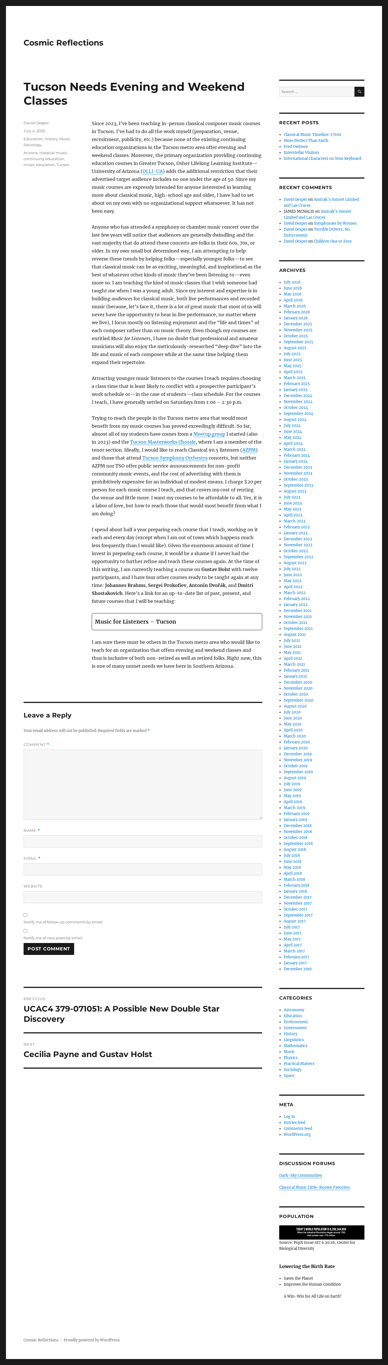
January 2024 (296, 461)
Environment (296, 1021)
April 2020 (293, 730)
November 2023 (298, 473)
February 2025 (297, 383)
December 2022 (298, 539)
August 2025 (295, 348)
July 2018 (292, 855)
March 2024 (295, 449)
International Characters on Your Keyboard (322, 158)
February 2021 (296, 670)
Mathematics (296, 1045)
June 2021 (292, 646)
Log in (289, 1116)
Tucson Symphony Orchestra (175, 458)
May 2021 (292, 652)
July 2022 (292, 568)
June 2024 (293, 431)
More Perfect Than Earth (306, 140)
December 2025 (298, 324)
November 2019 (298, 760)
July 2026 (292, 282)
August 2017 (295, 921)
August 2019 (295, 777)
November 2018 (298, 831)
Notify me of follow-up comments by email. (63, 922)
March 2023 (294, 521)
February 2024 (297, 455)
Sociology (32, 144)
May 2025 (292, 365)
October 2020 (296, 694)
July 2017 (292, 927)
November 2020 (298, 688)
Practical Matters (299, 1063)
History (51, 138)
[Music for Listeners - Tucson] (177, 621)
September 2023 (298, 485)
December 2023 (298, 467)
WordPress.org (297, 1134)
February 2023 (297, 527)
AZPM (249, 450)
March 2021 (294, 664)
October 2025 (296, 336)
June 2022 (293, 574)
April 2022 (293, 586)
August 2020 (295, 706)
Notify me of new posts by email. (53, 938)
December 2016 (298, 969)
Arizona (31, 152)
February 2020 (297, 742)
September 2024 (298, 413)
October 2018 (295, 837)
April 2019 (293, 801)
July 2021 (292, 640)
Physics (291, 1057)
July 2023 (292, 497)
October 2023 (296, 479)
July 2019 (292, 783)
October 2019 (296, 766)
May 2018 (292, 867)
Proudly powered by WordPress (92, 1340)
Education (33, 138)
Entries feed (294, 1122)
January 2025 (296, 389)
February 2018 (296, 885)
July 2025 (292, 353)
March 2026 (295, 306)
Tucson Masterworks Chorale (163, 442)
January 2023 (295, 533)
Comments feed (298, 1128)
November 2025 (298, 330)
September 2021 (298, 628)
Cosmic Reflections (63, 42)
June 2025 (293, 359)
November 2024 (298, 401)
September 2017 (298, 915)
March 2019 (294, 807)
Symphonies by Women (335, 223)
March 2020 (295, 736)
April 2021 (293, 658)
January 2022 (296, 604)
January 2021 (295, 676)
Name (32, 830)
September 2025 (298, 342)
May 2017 (292, 939)
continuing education (44, 158)
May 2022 (292, 580)
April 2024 (293, 443)
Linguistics (294, 1039)
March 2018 (294, 879)
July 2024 (292, 425)
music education (39, 164)
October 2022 (296, 551)
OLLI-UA (153, 171)
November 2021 (298, 616)
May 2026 (293, 294)
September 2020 (298, 700)
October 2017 (295, 909)
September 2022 (298, 557)
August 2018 (295, 849)
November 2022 (298, 545)
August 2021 (295, 634)
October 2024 (296, 407)
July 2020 (292, 712)
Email (32, 858)
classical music (53, 152)
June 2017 (292, 933)
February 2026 (297, 312)
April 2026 (293, 300)
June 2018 (292, 861)
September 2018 (298, 843)
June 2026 (293, 288)
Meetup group (209, 434)
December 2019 (298, 754)
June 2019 (293, 789)
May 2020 (292, 724)
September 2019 (298, 772)
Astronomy (294, 1010)
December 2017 (298, 897)
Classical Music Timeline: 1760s (312, 134)
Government (295, 1027)
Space (289, 1075)
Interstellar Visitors (301, 152)
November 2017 (298, 903)
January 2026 (296, 318)
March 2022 (295, 592)
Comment (36, 744)
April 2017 (293, 945)
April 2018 (293, 873)
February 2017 (296, 957)
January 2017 (295, 963)
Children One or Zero (333, 241)
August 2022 (295, 563)
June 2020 (293, 718)
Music (64, 138)
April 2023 (293, 515)
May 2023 (292, 509)
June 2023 (293, 503)
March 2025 (295, 377)
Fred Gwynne (296, 146)
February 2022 (297, 598)
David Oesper (36, 123)
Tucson (63, 164)
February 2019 (297, 813)
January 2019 (295, 819)
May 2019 (292, 795)
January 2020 (296, 748)
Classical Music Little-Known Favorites (314, 1187)
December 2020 (298, 682)
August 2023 (295, 491)
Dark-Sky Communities (300, 1175)
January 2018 (295, 891)
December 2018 (298, 825)
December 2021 (298, 610)
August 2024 (295, 419)
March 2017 (294, 951)
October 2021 (295, 622)
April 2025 (293, 371)
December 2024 (298, 395)
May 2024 (292, 437)
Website (33, 886)
